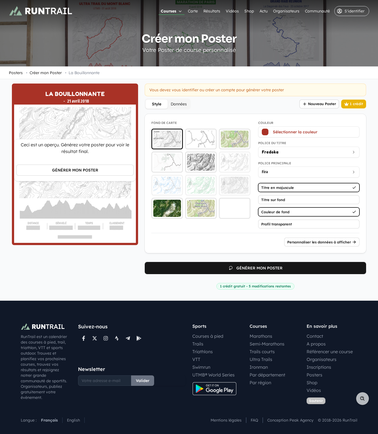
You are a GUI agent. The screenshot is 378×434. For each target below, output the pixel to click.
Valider (142, 380)
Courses (168, 11)
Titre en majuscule (277, 187)
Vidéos (232, 11)
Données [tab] (179, 104)
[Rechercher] (362, 398)
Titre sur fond (273, 199)
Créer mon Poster (44, 72)
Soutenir (316, 401)
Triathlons (202, 351)
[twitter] (94, 338)
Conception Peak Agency (290, 420)
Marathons (261, 336)
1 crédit (356, 104)
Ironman (259, 367)
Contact (315, 336)
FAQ (254, 420)
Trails (197, 344)
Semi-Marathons (267, 344)
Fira (265, 172)
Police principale (274, 163)
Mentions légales (226, 420)
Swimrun (201, 367)
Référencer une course (330, 351)
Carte (193, 11)
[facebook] (83, 338)
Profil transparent (276, 224)
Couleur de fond (275, 212)
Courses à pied (207, 336)
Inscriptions (319, 367)
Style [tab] (156, 104)
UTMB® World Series (213, 375)
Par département (267, 375)
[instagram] (105, 338)
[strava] (116, 338)
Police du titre (272, 143)
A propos (316, 344)
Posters (16, 72)
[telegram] (127, 338)
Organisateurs (286, 11)
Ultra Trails (261, 359)
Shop (249, 11)
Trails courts (262, 351)
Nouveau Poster (322, 104)
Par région (260, 382)
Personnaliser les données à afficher (319, 242)
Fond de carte (164, 123)
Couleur (265, 123)
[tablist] (168, 104)
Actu (264, 11)
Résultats (211, 11)
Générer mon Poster (75, 170)
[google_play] (138, 338)
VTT (196, 359)
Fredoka (270, 152)
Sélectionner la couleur (295, 131)
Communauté (317, 11)
